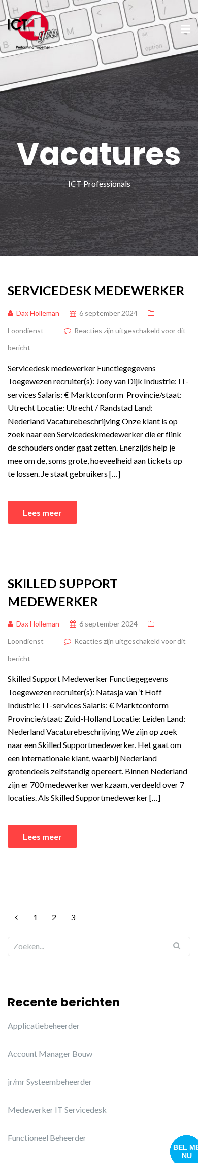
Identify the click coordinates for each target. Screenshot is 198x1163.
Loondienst (26, 330)
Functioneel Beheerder (47, 1137)
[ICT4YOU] (33, 29)
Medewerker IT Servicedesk (57, 1109)
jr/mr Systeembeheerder (50, 1081)
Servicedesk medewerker (96, 290)
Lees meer (42, 512)
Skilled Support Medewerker (63, 592)
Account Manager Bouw (50, 1053)
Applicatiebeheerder (44, 1025)
